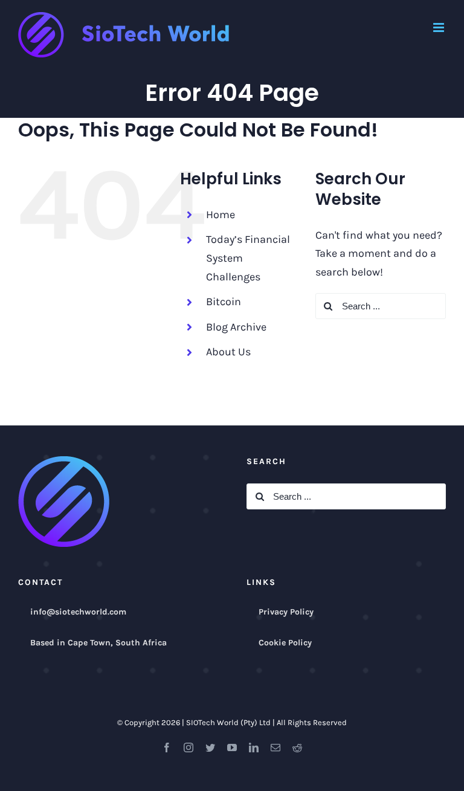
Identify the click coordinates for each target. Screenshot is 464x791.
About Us (228, 351)
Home (220, 214)
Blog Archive (236, 327)
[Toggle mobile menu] (439, 27)
